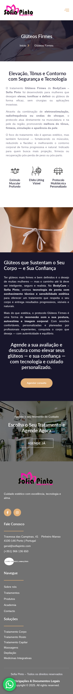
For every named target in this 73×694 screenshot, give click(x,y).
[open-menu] (66, 10)
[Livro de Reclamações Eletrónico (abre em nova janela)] (33, 561)
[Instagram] (17, 512)
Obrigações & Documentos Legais (36, 681)
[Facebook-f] (7, 512)
